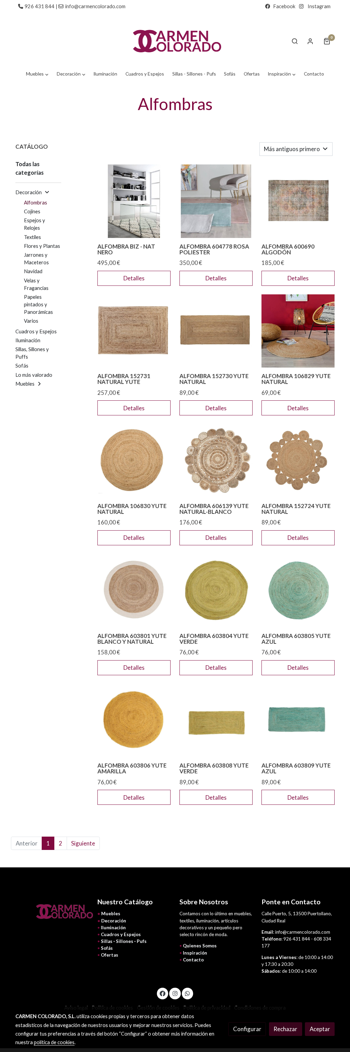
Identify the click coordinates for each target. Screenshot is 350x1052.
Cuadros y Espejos (121, 934)
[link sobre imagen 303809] (298, 720)
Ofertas (109, 955)
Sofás (107, 948)
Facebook (284, 6)
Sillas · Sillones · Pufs (124, 941)
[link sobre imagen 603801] (134, 590)
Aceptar (320, 1029)
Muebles (110, 913)
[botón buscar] (294, 41)
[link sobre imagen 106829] (298, 331)
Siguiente (83, 843)
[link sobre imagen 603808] (216, 720)
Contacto (193, 959)
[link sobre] (52, 911)
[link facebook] (163, 993)
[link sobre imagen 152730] (216, 331)
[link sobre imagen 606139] (216, 460)
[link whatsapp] (187, 993)
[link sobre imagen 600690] (298, 201)
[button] (37, 74)
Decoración (113, 920)
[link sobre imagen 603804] (216, 590)
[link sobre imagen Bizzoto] (134, 201)
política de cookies (54, 1042)
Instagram (319, 6)
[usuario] (310, 41)
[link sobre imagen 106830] (134, 460)
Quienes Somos (200, 945)
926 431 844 (39, 6)
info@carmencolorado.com (95, 6)
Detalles (134, 278)
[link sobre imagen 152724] (298, 460)
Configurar (247, 1029)
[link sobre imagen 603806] (134, 720)
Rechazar (285, 1029)
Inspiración (195, 953)
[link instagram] (175, 993)
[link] (175, 41)
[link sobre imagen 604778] (216, 201)
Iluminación (113, 927)
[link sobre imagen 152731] (134, 331)
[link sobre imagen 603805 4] (298, 590)
